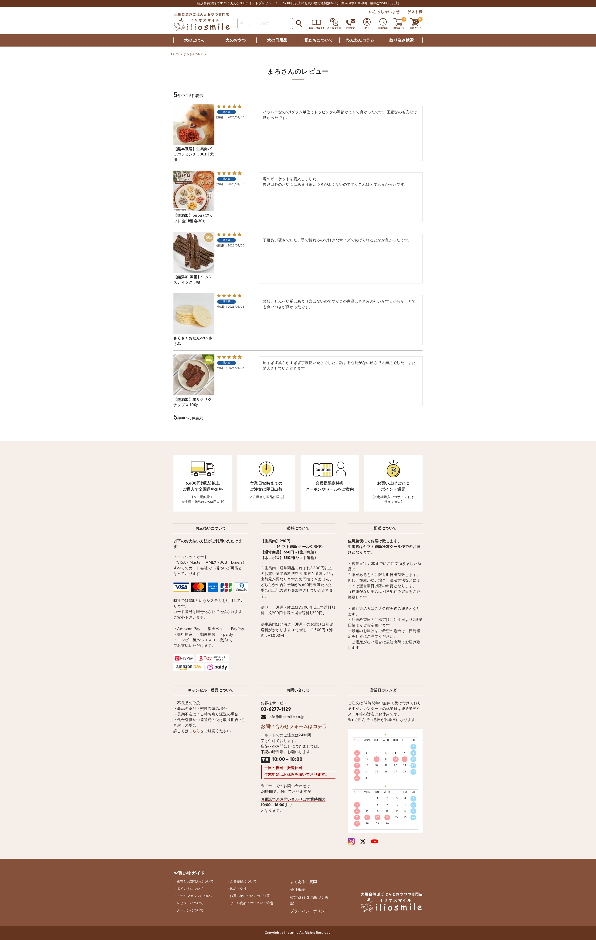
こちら (194, 731)
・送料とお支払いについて (193, 881)
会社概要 (298, 890)
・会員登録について (242, 881)
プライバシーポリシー (309, 911)
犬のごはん (194, 40)
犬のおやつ (236, 40)
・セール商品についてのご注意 (250, 903)
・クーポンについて (188, 910)
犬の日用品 (277, 40)
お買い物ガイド (189, 873)
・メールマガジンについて (193, 896)
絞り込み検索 (401, 40)
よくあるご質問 (303, 882)
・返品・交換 (237, 889)
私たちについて (319, 40)
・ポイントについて (188, 889)
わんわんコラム (360, 40)
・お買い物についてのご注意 (248, 896)
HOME (175, 54)
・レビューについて (188, 903)
